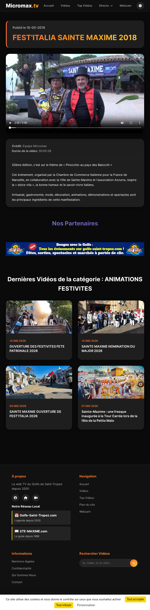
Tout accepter (135, 599)
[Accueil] (25, 497)
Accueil (49, 5)
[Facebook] (15, 497)
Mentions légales (23, 561)
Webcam (125, 5)
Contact (17, 582)
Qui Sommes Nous (24, 575)
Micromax (22, 5)
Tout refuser (63, 605)
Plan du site (87, 504)
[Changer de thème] (140, 6)
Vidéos (65, 5)
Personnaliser (86, 605)
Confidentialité (21, 568)
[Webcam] (36, 497)
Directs (104, 5)
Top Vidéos (84, 5)
